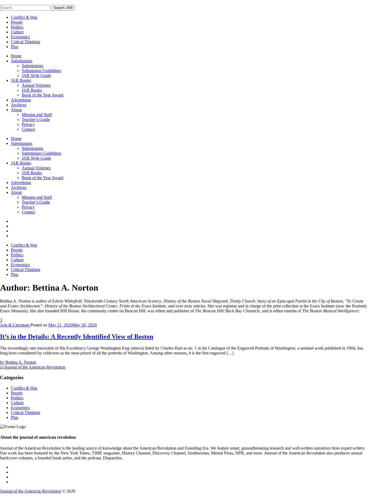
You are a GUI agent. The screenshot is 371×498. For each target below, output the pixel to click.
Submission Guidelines (41, 70)
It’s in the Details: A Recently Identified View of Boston (76, 336)
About (16, 109)
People (17, 22)
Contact (28, 129)
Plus (14, 46)
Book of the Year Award (42, 95)
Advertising (21, 100)
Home (16, 56)
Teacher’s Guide (36, 119)
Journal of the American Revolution (30, 491)
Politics (17, 27)
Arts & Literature (15, 325)
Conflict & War (24, 17)
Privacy (28, 124)
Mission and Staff (37, 114)
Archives (18, 104)
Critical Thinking (25, 41)
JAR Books (21, 80)
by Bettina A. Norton (18, 362)
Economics (20, 37)
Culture (17, 32)
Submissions (21, 60)
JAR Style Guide (36, 75)
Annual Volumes (36, 85)
